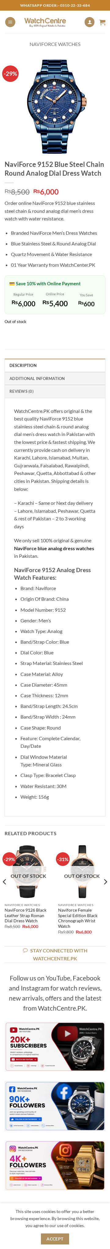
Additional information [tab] (37, 378)
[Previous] (5, 894)
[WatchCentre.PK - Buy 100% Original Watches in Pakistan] (49, 22)
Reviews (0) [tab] (21, 391)
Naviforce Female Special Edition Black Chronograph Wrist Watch (77, 918)
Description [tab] (23, 365)
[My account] (89, 22)
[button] (10, 22)
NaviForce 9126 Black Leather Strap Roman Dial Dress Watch (25, 915)
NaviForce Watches (55, 44)
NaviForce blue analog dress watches (54, 548)
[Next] (105, 894)
